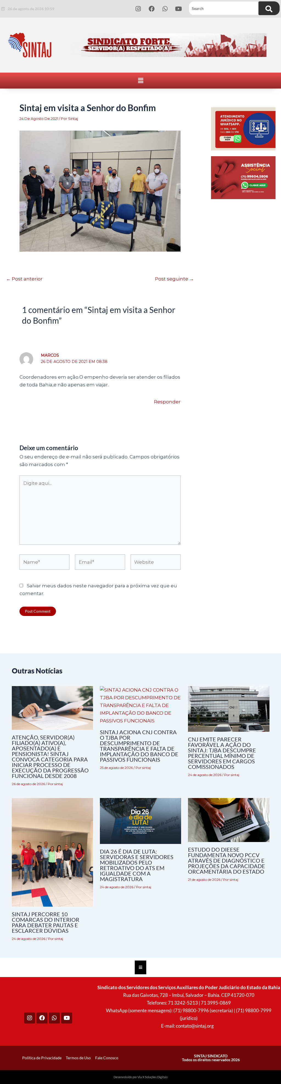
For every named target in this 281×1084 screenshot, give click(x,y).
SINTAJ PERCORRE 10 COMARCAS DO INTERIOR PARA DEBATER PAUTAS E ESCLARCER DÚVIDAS (45, 922)
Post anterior (24, 279)
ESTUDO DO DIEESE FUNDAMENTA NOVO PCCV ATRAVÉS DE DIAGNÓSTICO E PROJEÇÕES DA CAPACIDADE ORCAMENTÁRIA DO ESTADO (226, 860)
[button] (140, 80)
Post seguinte (174, 279)
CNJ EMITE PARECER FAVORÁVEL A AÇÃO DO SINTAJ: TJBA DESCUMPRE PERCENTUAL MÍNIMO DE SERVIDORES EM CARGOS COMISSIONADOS (222, 753)
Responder (167, 402)
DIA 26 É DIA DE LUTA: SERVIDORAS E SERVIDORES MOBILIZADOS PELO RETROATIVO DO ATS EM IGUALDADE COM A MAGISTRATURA (136, 865)
